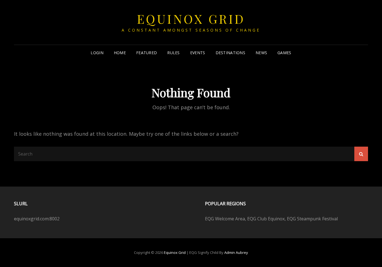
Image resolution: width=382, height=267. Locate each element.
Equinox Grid (191, 18)
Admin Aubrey (236, 252)
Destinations (230, 52)
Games (284, 52)
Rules (173, 52)
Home (120, 52)
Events (197, 52)
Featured (146, 52)
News (261, 52)
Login (97, 52)
